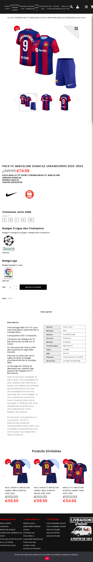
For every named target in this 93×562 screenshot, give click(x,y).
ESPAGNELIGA (22, 7)
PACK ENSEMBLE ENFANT (56, 526)
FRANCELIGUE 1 (7, 7)
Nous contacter (15, 434)
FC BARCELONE (33, 18)
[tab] (46, 312)
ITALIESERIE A (37, 7)
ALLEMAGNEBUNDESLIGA (30, 7)
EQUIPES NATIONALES (32, 548)
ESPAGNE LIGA (20, 18)
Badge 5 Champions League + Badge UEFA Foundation (26, 233)
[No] (90, 557)
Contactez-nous (8, 545)
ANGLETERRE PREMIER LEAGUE (14, 7)
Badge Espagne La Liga (12, 265)
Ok (47, 558)
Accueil (10, 18)
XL (23, 220)
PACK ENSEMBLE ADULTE (56, 523)
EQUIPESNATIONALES (56, 7)
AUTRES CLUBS (29, 545)
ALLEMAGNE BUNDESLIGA (33, 539)
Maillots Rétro (53, 533)
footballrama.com (19, 388)
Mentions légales (8, 529)
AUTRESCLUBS (49, 7)
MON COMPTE (5, 523)
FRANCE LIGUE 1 (29, 523)
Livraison (4, 526)
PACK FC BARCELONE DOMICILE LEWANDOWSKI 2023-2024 (20, 423)
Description (46, 312)
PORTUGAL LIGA (29, 542)
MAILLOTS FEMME (53, 529)
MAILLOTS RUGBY (53, 536)
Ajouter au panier (33, 287)
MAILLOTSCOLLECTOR (65, 7)
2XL (31, 220)
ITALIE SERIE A (28, 536)
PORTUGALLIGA (42, 7)
